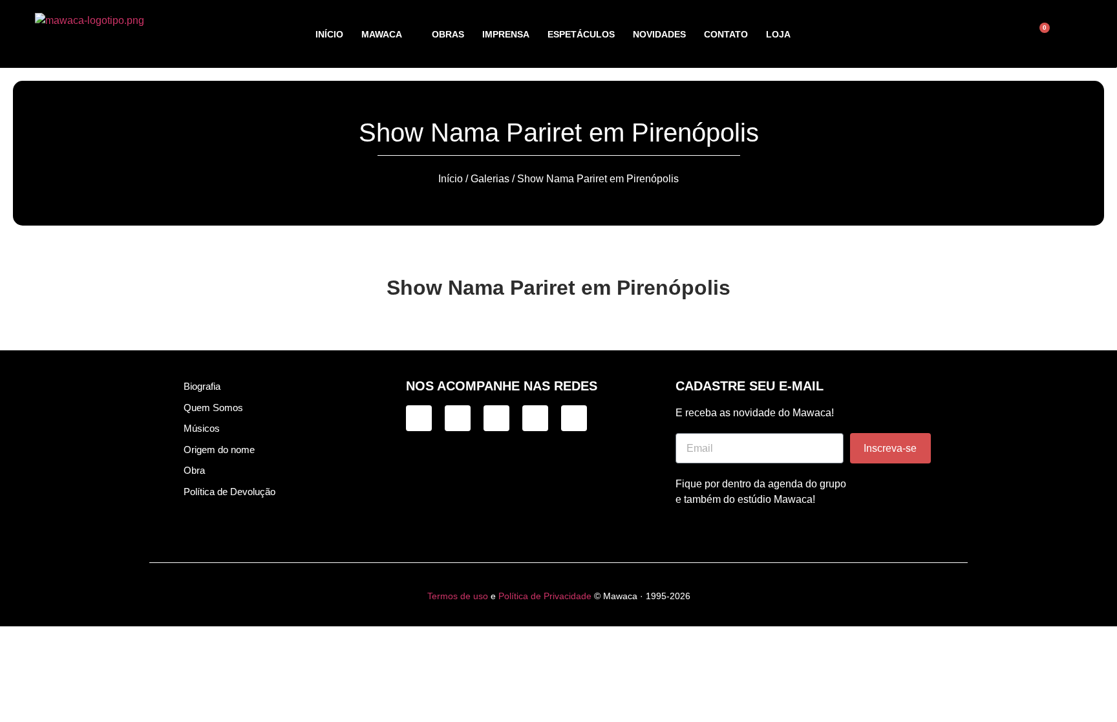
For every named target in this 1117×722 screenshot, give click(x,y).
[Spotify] (535, 418)
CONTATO (726, 34)
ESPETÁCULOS (581, 34)
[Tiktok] (458, 418)
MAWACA (381, 34)
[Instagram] (419, 418)
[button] (977, 34)
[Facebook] (496, 418)
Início (450, 178)
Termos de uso (457, 596)
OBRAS (448, 34)
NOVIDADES (659, 34)
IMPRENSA (505, 34)
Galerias (490, 178)
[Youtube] (574, 418)
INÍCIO (329, 34)
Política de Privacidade (544, 596)
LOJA (778, 34)
